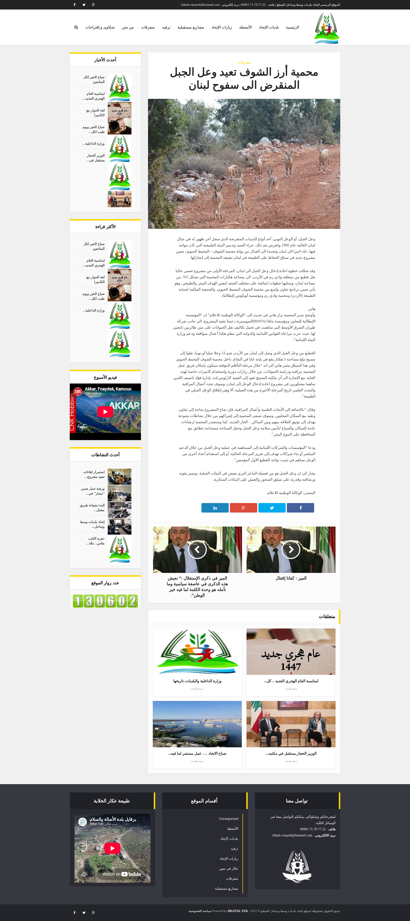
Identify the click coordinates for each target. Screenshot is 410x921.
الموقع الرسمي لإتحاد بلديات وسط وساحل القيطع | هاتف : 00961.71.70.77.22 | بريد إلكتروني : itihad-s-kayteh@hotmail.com (260, 4)
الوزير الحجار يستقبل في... (95, 158)
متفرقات (148, 27)
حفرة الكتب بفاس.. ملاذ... (95, 541)
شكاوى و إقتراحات (100, 27)
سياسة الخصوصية (200, 911)
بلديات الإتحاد (269, 27)
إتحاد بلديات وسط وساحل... (92, 524)
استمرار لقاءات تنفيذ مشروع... (94, 474)
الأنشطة (245, 27)
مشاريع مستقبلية (190, 27)
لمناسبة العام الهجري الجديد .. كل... (291, 681)
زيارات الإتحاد (221, 27)
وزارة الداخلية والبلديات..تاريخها (197, 681)
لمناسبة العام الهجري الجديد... (94, 96)
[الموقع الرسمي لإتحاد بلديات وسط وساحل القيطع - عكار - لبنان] (326, 28)
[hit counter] (105, 600)
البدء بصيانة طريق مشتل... (92, 508)
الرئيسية (292, 27)
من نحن (128, 27)
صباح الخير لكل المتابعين (94, 79)
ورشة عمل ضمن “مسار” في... (93, 491)
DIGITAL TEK (238, 911)
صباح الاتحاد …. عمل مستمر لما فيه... (197, 753)
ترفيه (166, 27)
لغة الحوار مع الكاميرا (95, 113)
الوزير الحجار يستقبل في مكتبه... (291, 753)
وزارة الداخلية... (94, 143)
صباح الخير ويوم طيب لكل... (94, 129)
